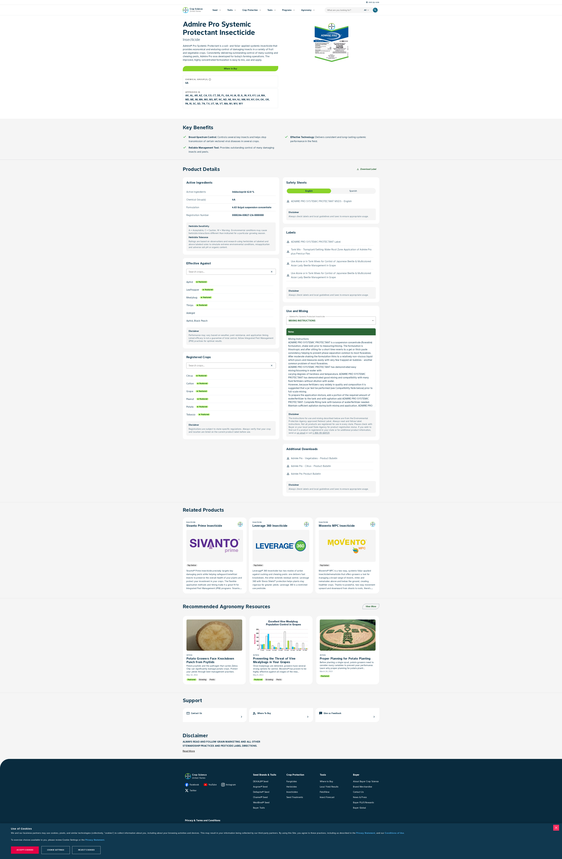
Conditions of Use (394, 833)
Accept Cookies (25, 850)
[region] (281, 841)
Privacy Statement (365, 833)
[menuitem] (217, 10)
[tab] (309, 191)
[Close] (556, 828)
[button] (271, 271)
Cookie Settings (55, 850)
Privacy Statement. (95, 840)
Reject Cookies (86, 850)
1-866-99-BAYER (321, 433)
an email (301, 433)
